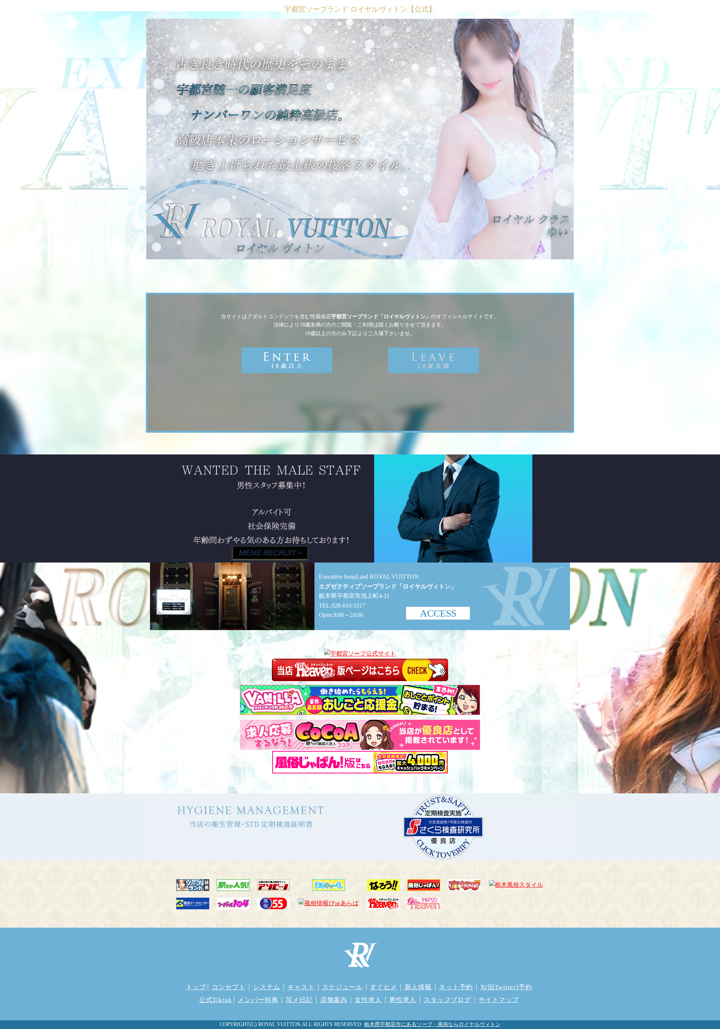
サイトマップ (498, 999)
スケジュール (342, 987)
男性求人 (402, 999)
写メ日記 (299, 999)
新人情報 (418, 987)
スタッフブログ (447, 999)
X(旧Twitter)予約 (506, 987)
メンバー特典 (258, 999)
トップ (196, 987)
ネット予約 (456, 987)
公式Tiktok (215, 999)
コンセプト (229, 987)
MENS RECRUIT (270, 552)
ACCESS (438, 613)
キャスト (301, 987)
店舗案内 (333, 999)
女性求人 (368, 999)
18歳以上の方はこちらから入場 (287, 360)
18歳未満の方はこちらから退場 (433, 360)
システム (266, 987)
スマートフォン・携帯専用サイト (360, 400)
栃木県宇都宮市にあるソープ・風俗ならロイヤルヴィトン (432, 1024)
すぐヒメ (383, 987)
